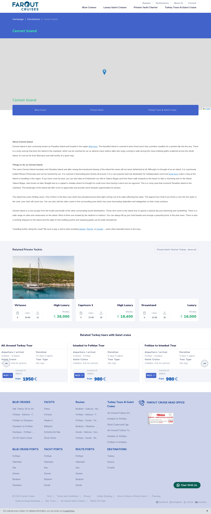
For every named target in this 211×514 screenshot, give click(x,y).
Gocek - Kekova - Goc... (87, 432)
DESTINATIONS (117, 449)
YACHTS (49, 402)
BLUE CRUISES (21, 402)
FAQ (49, 496)
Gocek (47, 485)
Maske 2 (48, 420)
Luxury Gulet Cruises (115, 7)
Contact (192, 3)
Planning (156, 496)
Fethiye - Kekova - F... (23, 414)
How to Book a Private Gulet (132, 496)
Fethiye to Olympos (22, 420)
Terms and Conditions (67, 496)
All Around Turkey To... (119, 430)
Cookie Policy (69, 511)
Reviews (147, 3)
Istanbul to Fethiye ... (117, 418)
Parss (47, 408)
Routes (80, 402)
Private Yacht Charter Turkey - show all (176, 249)
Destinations (162, 3)
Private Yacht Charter (146, 7)
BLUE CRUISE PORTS (25, 449)
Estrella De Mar (52, 432)
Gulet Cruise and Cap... (118, 424)
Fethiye (16, 456)
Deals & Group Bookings (27, 501)
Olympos (17, 485)
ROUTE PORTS (85, 449)
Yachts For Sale (98, 501)
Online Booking (104, 496)
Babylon (48, 426)
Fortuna (48, 414)
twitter (190, 502)
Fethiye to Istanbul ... (117, 442)
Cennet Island (51, 19)
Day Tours (50, 501)
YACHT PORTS (53, 449)
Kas (14, 467)
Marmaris (17, 461)
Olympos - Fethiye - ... (23, 432)
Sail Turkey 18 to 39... (23, 408)
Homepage (18, 19)
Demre (15, 473)
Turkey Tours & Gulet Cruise (180, 7)
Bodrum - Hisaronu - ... (87, 426)
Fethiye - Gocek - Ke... (87, 438)
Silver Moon (50, 438)
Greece (110, 461)
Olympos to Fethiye (22, 426)
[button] (103, 70)
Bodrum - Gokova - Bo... (87, 408)
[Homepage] (25, 5)
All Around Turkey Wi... (119, 413)
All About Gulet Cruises (73, 501)
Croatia (110, 467)
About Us (178, 3)
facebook (163, 502)
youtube (202, 502)
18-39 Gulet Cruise (22, 438)
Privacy (87, 496)
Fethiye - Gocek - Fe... (86, 420)
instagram (177, 502)
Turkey (110, 456)
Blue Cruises (89, 7)
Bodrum (16, 479)
